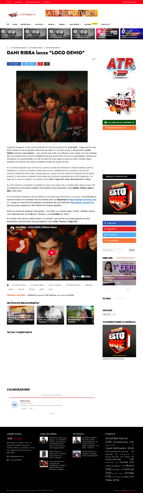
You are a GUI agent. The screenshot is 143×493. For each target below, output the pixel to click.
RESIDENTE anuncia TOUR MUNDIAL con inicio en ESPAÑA (51, 295)
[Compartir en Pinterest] (40, 64)
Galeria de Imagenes (113, 466)
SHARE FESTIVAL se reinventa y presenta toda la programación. (90, 453)
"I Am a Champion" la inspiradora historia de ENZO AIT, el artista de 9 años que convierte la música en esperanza (107, 33)
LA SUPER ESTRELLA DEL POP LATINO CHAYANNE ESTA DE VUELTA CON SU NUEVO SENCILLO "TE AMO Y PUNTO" (90, 442)
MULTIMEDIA (74, 24)
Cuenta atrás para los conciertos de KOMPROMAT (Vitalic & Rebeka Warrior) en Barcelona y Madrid (57, 465)
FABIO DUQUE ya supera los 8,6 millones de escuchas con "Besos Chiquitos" (57, 454)
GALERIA (87, 24)
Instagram (23, 408)
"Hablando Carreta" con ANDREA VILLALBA (57, 36)
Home (9, 2)
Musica (10, 289)
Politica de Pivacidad (33, 2)
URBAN (61, 24)
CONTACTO (105, 24)
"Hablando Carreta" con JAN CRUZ (34, 36)
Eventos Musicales (113, 459)
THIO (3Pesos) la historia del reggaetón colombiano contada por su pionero (131, 35)
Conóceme (18, 2)
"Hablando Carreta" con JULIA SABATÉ (11, 36)
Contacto (46, 2)
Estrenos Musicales (73, 285)
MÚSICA (51, 24)
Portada (32, 289)
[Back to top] (137, 488)
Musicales (116, 470)
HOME (15, 24)
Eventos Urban (109, 462)
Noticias (21, 289)
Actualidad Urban (36, 48)
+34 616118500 (15, 460)
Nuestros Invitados (117, 473)
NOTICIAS (39, 24)
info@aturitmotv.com (16, 456)
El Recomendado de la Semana (116, 451)
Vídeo (51, 289)
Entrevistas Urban (125, 454)
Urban (41, 289)
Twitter (31, 408)
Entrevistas (109, 454)
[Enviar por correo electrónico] (47, 64)
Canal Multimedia (52, 48)
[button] (124, 24)
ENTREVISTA (25, 24)
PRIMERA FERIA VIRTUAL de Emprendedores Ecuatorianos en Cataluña (119, 277)
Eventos (127, 457)
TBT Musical (116, 477)
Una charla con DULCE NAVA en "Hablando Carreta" (83, 36)
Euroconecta (131, 490)
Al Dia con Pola (110, 445)
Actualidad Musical (19, 48)
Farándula (89, 285)
